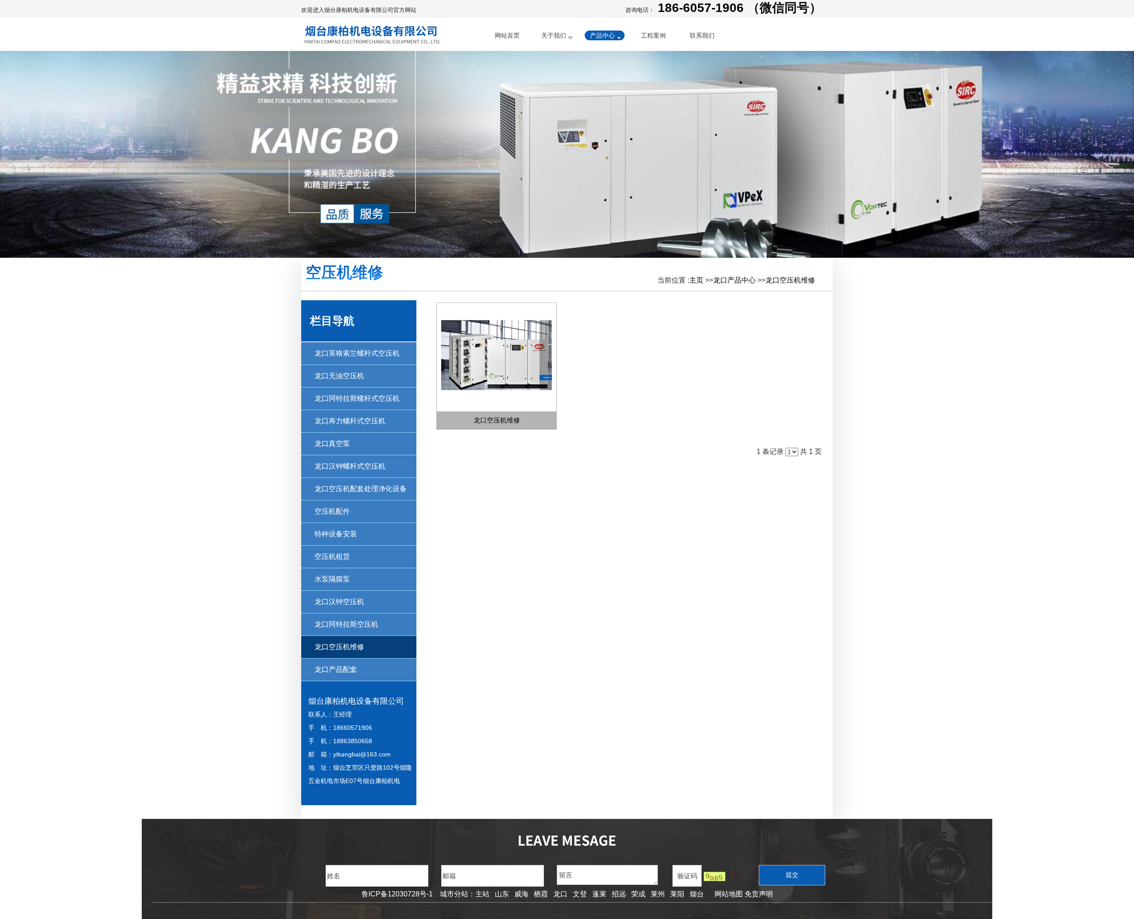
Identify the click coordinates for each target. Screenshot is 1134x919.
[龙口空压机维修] (496, 357)
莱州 (658, 894)
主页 (696, 280)
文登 (580, 894)
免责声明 (759, 894)
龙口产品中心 (734, 280)
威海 (521, 894)
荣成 (638, 894)
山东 (502, 894)
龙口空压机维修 (790, 280)
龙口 (560, 894)
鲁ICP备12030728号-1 (397, 894)
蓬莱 (599, 894)
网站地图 (727, 894)
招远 (619, 894)
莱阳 (677, 894)
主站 (482, 894)
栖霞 (541, 894)
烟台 (697, 894)
